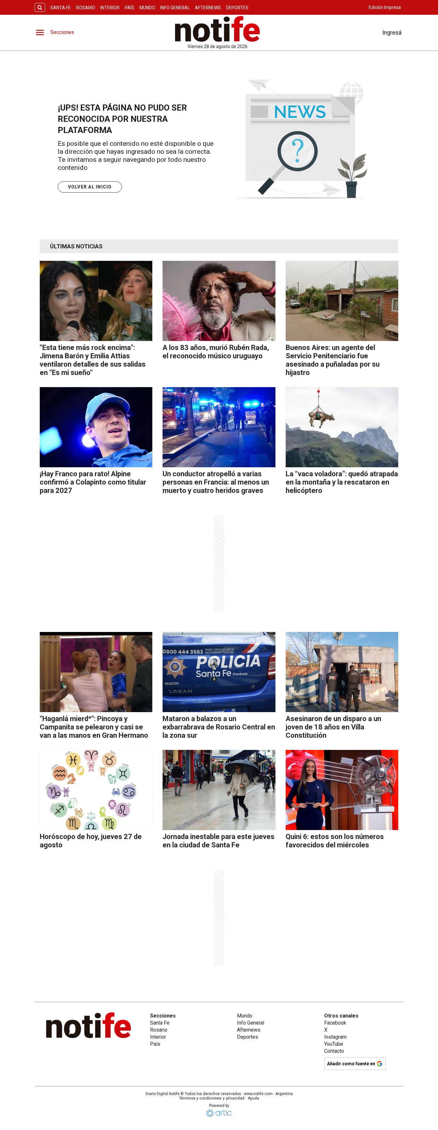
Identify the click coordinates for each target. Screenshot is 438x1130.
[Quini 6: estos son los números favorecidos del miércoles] (342, 790)
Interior (110, 7)
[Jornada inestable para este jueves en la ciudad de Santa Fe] (219, 790)
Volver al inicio (90, 186)
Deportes (237, 7)
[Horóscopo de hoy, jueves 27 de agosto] (96, 790)
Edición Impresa (385, 7)
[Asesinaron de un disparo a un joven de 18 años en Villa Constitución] (342, 672)
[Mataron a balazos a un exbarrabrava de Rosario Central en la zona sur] (219, 672)
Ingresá (391, 32)
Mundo (147, 7)
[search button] (40, 7)
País (129, 7)
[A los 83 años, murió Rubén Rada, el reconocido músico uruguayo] (219, 301)
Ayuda (253, 1098)
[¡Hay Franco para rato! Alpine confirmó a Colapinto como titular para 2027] (96, 427)
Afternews (208, 7)
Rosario (85, 7)
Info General (175, 7)
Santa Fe (60, 7)
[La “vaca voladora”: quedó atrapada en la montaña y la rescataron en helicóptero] (342, 427)
